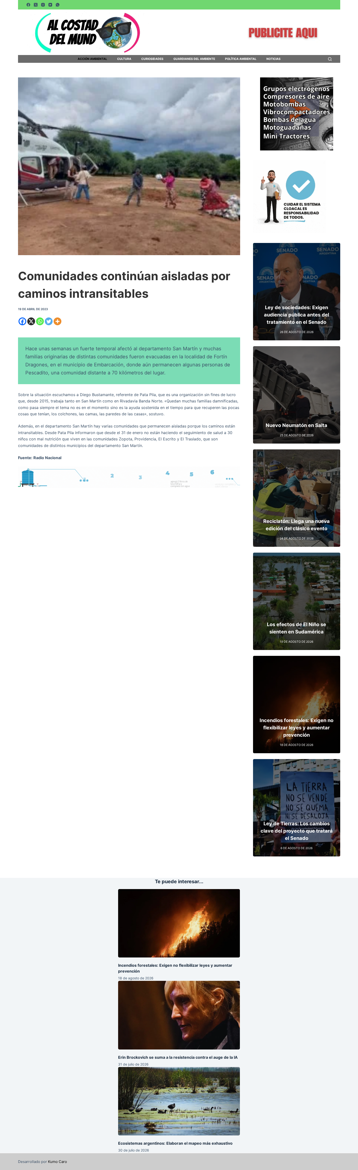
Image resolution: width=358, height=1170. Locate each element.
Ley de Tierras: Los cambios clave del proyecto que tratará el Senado (297, 831)
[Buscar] (330, 59)
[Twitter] (49, 321)
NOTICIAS (273, 58)
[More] (57, 321)
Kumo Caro (57, 1161)
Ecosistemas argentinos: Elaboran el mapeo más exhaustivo (175, 1143)
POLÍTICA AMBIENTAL (240, 58)
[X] (31, 321)
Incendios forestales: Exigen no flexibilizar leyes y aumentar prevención (296, 727)
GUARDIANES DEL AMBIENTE (194, 58)
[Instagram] (43, 5)
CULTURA (124, 58)
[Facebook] (28, 5)
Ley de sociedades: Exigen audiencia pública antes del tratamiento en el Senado (296, 315)
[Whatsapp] (40, 321)
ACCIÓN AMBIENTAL (92, 58)
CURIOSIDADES (152, 58)
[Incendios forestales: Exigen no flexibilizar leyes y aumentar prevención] (179, 923)
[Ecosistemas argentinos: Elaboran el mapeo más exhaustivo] (179, 1101)
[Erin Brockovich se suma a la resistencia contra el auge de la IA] (179, 1015)
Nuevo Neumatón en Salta (296, 425)
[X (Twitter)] (36, 5)
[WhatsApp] (57, 5)
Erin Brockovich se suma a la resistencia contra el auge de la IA (178, 1057)
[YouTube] (50, 5)
